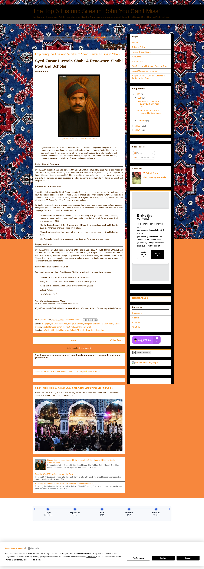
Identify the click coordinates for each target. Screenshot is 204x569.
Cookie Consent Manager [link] (14, 548)
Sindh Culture (107, 324)
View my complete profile (154, 177)
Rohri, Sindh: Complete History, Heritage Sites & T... (149, 113)
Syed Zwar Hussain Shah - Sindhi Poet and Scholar (79, 139)
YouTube (136, 327)
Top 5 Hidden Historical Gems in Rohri (150, 66)
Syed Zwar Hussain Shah (80, 327)
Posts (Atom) (85, 348)
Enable (157, 254)
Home (72, 340)
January (142, 120)
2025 (138, 126)
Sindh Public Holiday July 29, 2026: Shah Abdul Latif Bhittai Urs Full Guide (74, 388)
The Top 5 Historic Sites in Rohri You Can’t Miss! (96, 11)
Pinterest (136, 322)
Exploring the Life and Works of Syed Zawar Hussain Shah (77, 54)
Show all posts (99, 37)
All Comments (142, 157)
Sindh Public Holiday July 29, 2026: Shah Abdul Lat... (149, 104)
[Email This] (84, 319)
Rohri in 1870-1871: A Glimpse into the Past (54, 474)
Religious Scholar (75, 324)
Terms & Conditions (141, 52)
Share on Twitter (60, 371)
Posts (139, 153)
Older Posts (116, 340)
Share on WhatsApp (76, 371)
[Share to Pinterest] (96, 319)
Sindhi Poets (62, 327)
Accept (188, 558)
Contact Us (137, 61)
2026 (138, 94)
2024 (138, 130)
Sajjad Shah (152, 173)
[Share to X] (90, 319)
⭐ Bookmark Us (92, 371)
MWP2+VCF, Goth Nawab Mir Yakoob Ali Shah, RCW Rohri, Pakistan (74, 330)
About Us (136, 56)
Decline (163, 558)
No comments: (72, 320)
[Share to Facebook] (93, 319)
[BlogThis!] (87, 319)
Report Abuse (140, 297)
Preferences (138, 558)
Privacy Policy (138, 47)
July (140, 98)
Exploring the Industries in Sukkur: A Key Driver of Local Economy (64, 484)
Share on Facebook (44, 371)
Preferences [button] (35, 560)
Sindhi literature (49, 327)
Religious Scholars (92, 324)
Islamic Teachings (59, 324)
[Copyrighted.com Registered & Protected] (141, 353)
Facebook (137, 313)
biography (46, 324)
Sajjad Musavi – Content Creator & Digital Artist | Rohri (148, 76)
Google (135, 318)
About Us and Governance (144, 71)
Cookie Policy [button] (91, 557)
